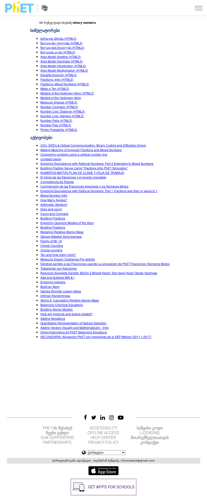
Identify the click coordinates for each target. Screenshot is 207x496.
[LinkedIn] (103, 417)
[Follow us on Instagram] (111, 417)
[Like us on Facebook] (85, 417)
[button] (198, 8)
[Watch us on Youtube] (120, 417)
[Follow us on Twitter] (94, 417)
